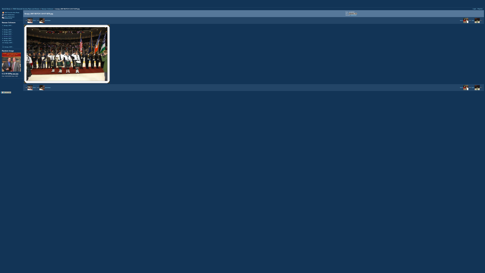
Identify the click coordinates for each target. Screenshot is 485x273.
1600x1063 (353, 15)
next (461, 20)
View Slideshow (10, 14)
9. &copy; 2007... (7, 40)
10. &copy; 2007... (7, 42)
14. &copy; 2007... (7, 47)
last (473, 20)
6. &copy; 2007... (7, 34)
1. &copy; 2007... (7, 25)
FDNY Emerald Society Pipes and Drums (26, 9)
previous (48, 20)
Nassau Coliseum (47, 9)
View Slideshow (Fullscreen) (10, 17)
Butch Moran (6, 9)
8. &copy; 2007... (7, 38)
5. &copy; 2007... (7, 32)
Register (480, 8)
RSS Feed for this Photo (12, 12)
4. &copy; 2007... (7, 29)
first (34, 20)
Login (474, 8)
